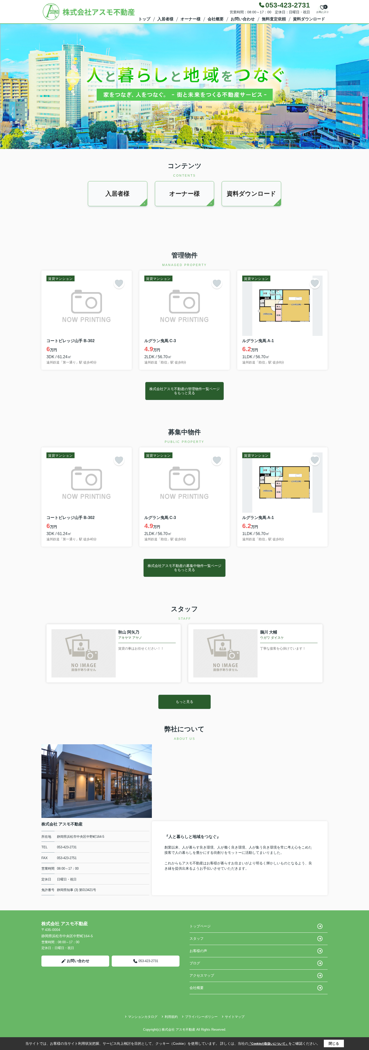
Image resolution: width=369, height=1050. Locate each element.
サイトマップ (234, 1017)
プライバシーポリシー (201, 1017)
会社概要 (216, 19)
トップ (144, 19)
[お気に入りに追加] (119, 283)
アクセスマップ (202, 975)
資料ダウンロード (309, 19)
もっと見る (184, 702)
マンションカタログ (142, 1017)
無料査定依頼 (274, 19)
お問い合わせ (243, 19)
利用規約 (171, 1017)
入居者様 (165, 19)
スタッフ (197, 938)
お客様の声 (198, 951)
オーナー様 (190, 19)
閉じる (334, 1043)
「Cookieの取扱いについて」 (268, 1043)
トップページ (200, 926)
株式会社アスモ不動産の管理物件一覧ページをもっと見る (184, 391)
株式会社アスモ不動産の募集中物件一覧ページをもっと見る (184, 567)
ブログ (195, 963)
